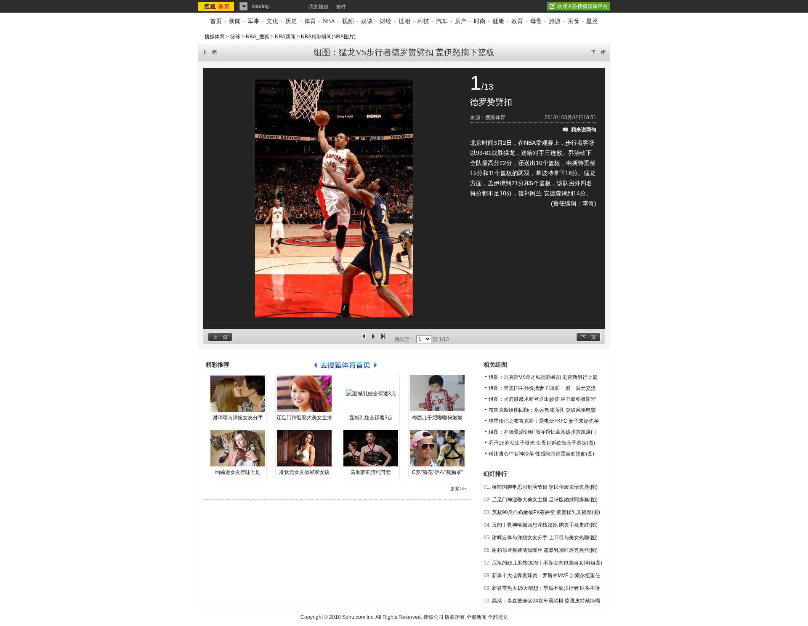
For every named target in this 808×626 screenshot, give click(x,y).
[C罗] (437, 448)
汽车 (442, 21)
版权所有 (455, 617)
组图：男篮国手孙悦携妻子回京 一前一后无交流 (542, 388)
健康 (498, 21)
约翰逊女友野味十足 (237, 472)
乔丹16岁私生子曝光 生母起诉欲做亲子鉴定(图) (542, 443)
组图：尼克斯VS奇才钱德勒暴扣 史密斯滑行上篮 (543, 377)
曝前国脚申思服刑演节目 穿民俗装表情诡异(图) (545, 487)
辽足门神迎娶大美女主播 (304, 418)
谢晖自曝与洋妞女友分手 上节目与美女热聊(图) (545, 538)
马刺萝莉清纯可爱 (371, 472)
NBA (329, 21)
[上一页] (363, 339)
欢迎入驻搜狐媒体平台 (582, 6)
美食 (573, 21)
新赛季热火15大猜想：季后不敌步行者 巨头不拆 (546, 588)
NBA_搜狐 (257, 37)
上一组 (209, 52)
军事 (254, 21)
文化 (272, 21)
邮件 (341, 7)
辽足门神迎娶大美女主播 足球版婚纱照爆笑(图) (545, 500)
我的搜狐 (318, 7)
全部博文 (498, 617)
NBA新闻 (285, 37)
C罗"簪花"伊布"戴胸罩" (437, 472)
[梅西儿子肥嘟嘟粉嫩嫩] (437, 393)
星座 (592, 21)
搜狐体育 (215, 37)
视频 (348, 21)
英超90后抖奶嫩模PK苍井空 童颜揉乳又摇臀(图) (546, 512)
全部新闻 (476, 617)
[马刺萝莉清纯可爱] (370, 448)
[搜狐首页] (217, 6)
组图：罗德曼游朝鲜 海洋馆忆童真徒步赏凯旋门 (542, 432)
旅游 (555, 21)
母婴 (536, 21)
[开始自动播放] (373, 339)
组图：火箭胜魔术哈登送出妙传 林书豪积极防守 (542, 399)
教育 (517, 21)
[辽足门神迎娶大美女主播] (304, 393)
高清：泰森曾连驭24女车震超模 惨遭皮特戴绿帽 (546, 601)
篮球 (235, 37)
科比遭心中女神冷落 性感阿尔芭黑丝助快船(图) (541, 454)
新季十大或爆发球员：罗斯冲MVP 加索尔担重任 (546, 575)
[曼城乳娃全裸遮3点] (370, 393)
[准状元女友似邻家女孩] (304, 448)
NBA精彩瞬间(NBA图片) (328, 37)
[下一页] (383, 339)
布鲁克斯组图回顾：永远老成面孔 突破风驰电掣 (542, 410)
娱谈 (367, 21)
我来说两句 (583, 130)
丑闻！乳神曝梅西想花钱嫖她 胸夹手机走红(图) (545, 525)
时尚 (480, 21)
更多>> (458, 489)
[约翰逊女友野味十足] (237, 448)
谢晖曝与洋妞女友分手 (238, 418)
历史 (291, 21)
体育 (310, 21)
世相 (404, 21)
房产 (461, 21)
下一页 (588, 337)
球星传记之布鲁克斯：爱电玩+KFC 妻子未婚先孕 (544, 421)
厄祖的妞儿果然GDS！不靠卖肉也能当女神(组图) (547, 563)
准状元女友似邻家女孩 (304, 472)
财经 (385, 21)
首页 (216, 21)
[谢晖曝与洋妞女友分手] (237, 393)
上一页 (220, 337)
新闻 (235, 21)
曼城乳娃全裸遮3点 (371, 418)
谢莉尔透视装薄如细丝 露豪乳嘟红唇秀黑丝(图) (545, 550)
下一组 (598, 52)
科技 (423, 21)
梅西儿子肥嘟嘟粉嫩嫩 (437, 418)
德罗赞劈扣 (491, 102)
